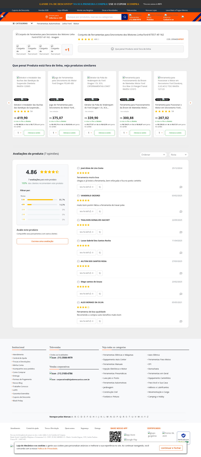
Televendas (132, 10)
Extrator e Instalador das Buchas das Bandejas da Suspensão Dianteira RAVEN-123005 (28, 106)
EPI (149, 364)
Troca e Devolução (52, 428)
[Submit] (124, 17)
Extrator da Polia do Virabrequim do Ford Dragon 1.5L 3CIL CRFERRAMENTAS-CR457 (99, 106)
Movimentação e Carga (158, 392)
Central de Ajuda (20, 358)
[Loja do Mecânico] (26, 17)
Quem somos (70, 428)
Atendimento (18, 354)
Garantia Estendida (21, 393)
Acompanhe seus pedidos (24, 368)
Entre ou (166, 17)
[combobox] (97, 17)
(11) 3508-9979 (64, 357)
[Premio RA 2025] (169, 433)
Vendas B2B (43, 10)
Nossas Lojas (151, 10)
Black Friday (18, 400)
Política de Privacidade (47, 448)
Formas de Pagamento (22, 379)
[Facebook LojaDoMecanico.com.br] (12, 446)
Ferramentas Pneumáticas (115, 373)
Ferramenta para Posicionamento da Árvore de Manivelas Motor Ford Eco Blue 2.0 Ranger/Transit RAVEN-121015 (135, 106)
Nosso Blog (17, 383)
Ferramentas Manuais (113, 364)
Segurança (84, 428)
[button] (9, 103)
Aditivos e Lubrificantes (158, 387)
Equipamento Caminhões (159, 378)
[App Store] (130, 434)
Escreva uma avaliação (42, 241)
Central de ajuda (32, 428)
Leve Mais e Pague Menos (177, 10)
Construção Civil (110, 392)
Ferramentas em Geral (158, 373)
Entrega (16, 376)
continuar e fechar (171, 447)
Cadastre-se (168, 19)
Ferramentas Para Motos (159, 359)
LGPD (15, 390)
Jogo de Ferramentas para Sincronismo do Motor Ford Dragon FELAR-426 (61, 106)
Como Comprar (19, 372)
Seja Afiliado (63, 10)
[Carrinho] (182, 15)
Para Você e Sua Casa (158, 382)
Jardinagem (108, 387)
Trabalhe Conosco (20, 386)
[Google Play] (130, 439)
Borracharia (153, 368)
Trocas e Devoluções (21, 361)
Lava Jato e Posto (111, 378)
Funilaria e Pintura (111, 396)
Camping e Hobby (156, 396)
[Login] (170, 14)
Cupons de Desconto (20, 10)
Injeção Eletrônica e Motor (115, 368)
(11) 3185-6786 (64, 373)
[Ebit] (154, 433)
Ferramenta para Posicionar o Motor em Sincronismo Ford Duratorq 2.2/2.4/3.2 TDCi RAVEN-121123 (170, 106)
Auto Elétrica (154, 355)
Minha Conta (18, 365)
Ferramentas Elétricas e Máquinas (118, 355)
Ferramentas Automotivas (114, 382)
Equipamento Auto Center (114, 359)
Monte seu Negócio (85, 10)
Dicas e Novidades (110, 10)
